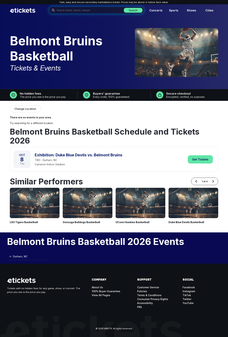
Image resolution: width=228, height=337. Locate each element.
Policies (142, 291)
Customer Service (148, 287)
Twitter (187, 299)
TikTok (187, 295)
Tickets (200, 159)
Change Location (25, 108)
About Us (97, 287)
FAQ (139, 306)
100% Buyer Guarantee (106, 291)
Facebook (189, 287)
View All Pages (101, 295)
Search (133, 10)
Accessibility (145, 303)
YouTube (188, 303)
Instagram (189, 291)
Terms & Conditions (149, 295)
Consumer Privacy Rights (152, 299)
